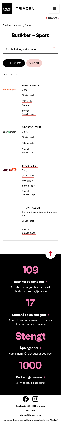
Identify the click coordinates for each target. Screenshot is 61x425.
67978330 (30, 410)
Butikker (17, 25)
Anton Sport (31, 85)
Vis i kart (29, 95)
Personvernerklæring (23, 420)
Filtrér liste (15, 63)
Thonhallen (31, 207)
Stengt (52, 17)
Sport (35, 63)
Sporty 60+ (30, 165)
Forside (7, 25)
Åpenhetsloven (41, 420)
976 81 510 (27, 181)
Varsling (53, 420)
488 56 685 (28, 142)
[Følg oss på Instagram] (35, 399)
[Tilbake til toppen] (50, 253)
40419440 (27, 101)
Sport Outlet (31, 127)
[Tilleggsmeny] (54, 8)
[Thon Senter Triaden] (18, 8)
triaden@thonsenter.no (30, 415)
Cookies (8, 420)
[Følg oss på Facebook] (26, 399)
